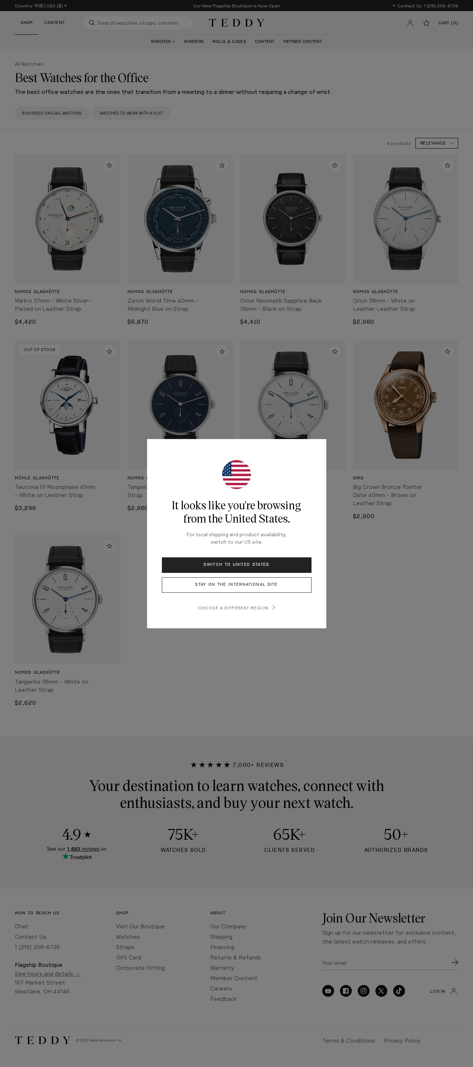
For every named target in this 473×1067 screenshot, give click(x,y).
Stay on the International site (236, 584)
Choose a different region (233, 607)
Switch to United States (236, 565)
